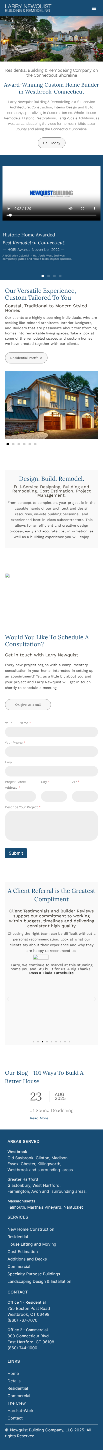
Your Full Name (18, 723)
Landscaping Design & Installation (39, 1281)
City (45, 782)
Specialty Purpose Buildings (34, 1273)
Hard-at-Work (21, 1410)
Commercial (19, 1266)
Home (13, 1373)
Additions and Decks (27, 1259)
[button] (94, 8)
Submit (16, 853)
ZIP (76, 782)
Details (14, 1380)
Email (9, 762)
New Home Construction (31, 1229)
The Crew (17, 1403)
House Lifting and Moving (32, 1244)
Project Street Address (15, 784)
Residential (18, 1236)
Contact (15, 1418)
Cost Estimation (23, 1251)
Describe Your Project (22, 807)
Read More (39, 1118)
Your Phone (15, 742)
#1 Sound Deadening (51, 1110)
